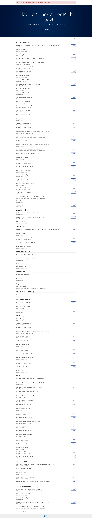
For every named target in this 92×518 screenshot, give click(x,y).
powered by (42, 515)
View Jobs (46, 29)
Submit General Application (22, 511)
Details (73, 45)
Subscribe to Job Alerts (35, 511)
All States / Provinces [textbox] (33, 38)
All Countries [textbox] (43, 38)
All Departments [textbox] (56, 38)
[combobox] (22, 39)
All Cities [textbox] (19, 38)
